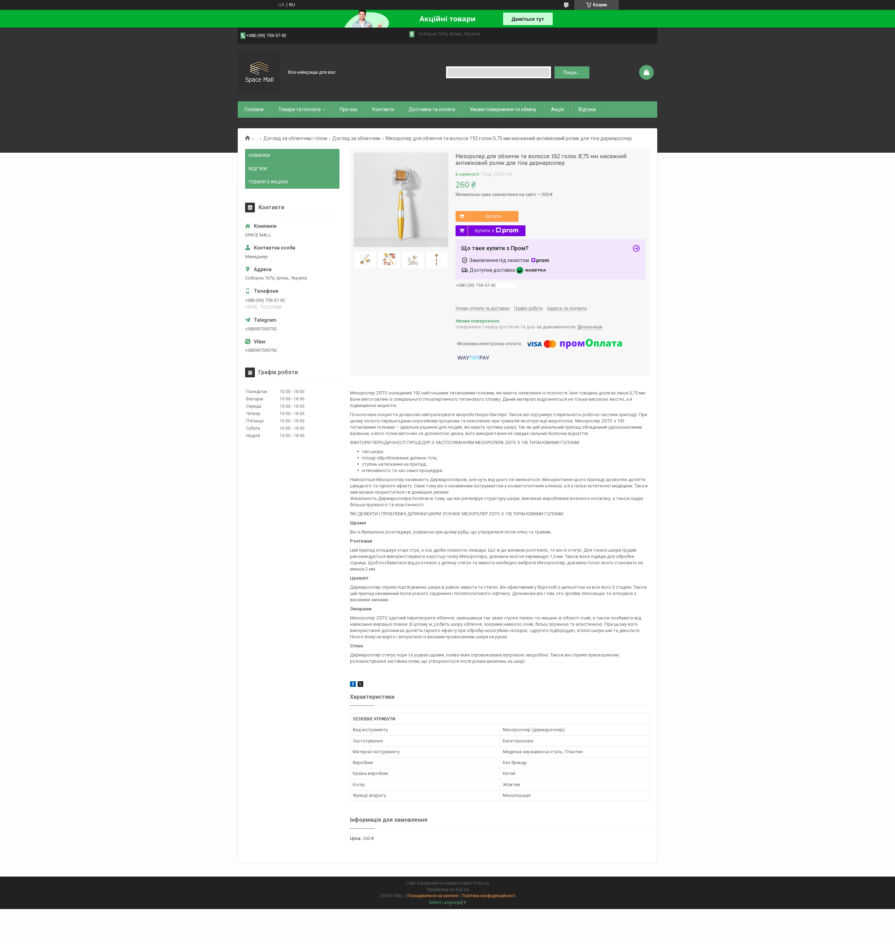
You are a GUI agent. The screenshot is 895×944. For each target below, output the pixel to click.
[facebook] (353, 685)
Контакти (383, 109)
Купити (493, 216)
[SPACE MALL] (259, 72)
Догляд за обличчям (356, 138)
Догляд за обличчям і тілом (295, 138)
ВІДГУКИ (258, 168)
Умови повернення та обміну (503, 109)
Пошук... (572, 72)
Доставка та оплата (432, 109)
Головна (254, 109)
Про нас (349, 109)
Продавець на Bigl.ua (448, 889)
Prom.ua (481, 883)
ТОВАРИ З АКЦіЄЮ (268, 181)
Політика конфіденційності (488, 895)
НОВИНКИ (259, 155)
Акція (557, 109)
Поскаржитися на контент (433, 895)
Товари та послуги (299, 109)
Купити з (484, 230)
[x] (360, 685)
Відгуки (587, 109)
